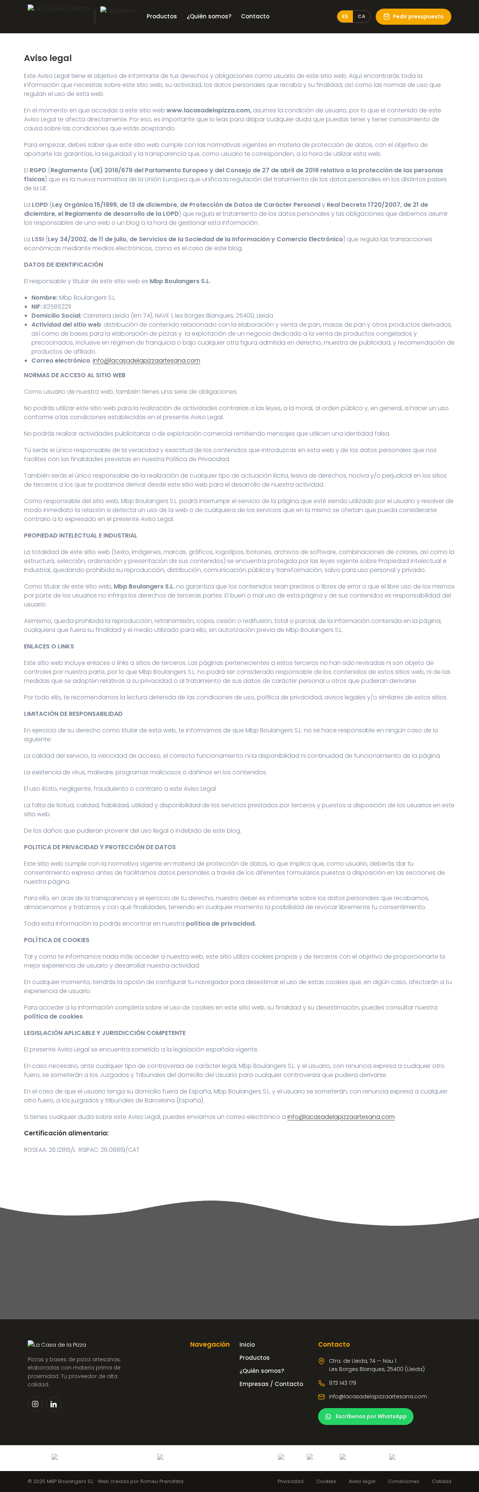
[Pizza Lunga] (117, 16)
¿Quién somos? (209, 16)
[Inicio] (58, 16)
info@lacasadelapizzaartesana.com (146, 360)
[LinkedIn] (53, 1403)
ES (345, 16)
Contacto (255, 16)
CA (361, 16)
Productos (162, 16)
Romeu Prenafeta (161, 1481)
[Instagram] (35, 1403)
